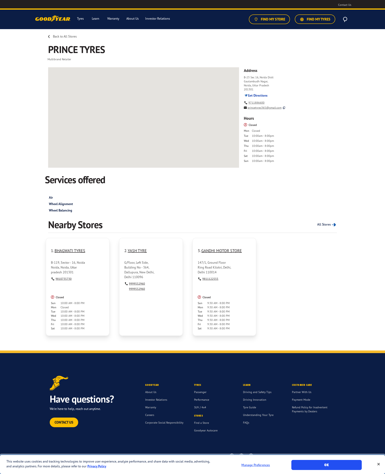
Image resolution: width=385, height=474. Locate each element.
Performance (201, 399)
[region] (192, 464)
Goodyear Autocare (206, 430)
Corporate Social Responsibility (164, 422)
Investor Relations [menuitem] (157, 18)
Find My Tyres (318, 19)
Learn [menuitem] (95, 18)
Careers (149, 415)
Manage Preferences (255, 465)
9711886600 (256, 102)
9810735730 (64, 278)
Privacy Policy (96, 466)
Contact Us (64, 422)
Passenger (200, 392)
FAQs (246, 422)
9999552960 (137, 283)
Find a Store (201, 422)
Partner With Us (301, 392)
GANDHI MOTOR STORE (221, 250)
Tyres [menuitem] (80, 18)
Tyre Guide (249, 407)
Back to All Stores (65, 36)
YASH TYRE (137, 250)
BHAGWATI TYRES (70, 250)
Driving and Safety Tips (257, 392)
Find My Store (272, 19)
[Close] (378, 464)
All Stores (324, 224)
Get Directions (257, 95)
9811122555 (210, 278)
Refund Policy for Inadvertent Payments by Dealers (309, 409)
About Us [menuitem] (132, 18)
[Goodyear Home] (53, 18)
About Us (150, 392)
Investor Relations (156, 399)
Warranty (150, 407)
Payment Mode (301, 399)
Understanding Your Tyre (258, 415)
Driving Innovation (254, 399)
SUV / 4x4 (200, 407)
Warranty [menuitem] (113, 18)
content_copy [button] (284, 108)
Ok (326, 465)
